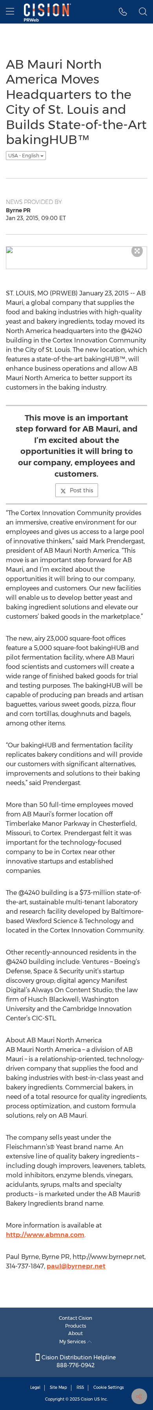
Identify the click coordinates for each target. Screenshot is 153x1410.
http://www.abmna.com (45, 1235)
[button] (123, 12)
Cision (87, 1399)
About (75, 1333)
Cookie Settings (108, 1387)
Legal (35, 1387)
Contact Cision (75, 1318)
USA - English (24, 155)
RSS (80, 1387)
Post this (81, 490)
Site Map (58, 1387)
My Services (73, 1341)
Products (75, 1326)
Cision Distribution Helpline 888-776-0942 (78, 1361)
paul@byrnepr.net (76, 1266)
